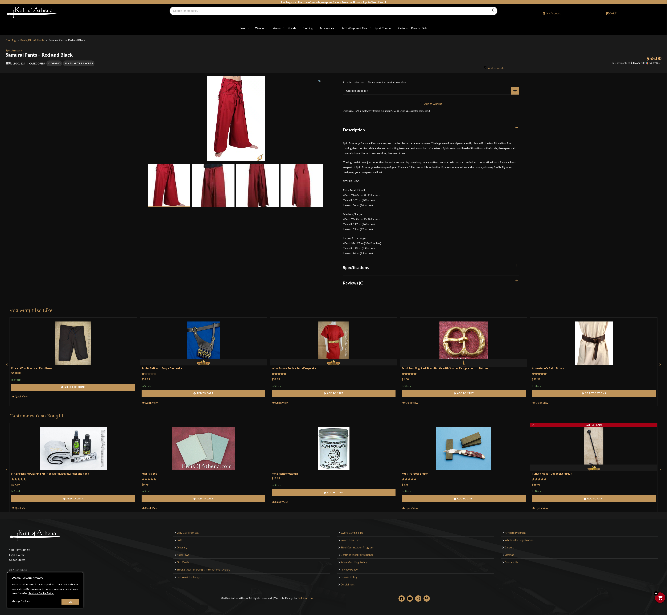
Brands (415, 28)
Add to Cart (205, 393)
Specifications (356, 267)
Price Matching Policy (354, 562)
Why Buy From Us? (188, 532)
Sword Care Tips (350, 539)
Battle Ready (594, 424)
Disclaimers (348, 584)
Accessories (326, 28)
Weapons (260, 28)
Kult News (183, 554)
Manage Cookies (21, 601)
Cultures (403, 28)
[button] (561, 63)
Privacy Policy (349, 569)
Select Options (74, 386)
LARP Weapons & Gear (354, 28)
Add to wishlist (496, 68)
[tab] (431, 129)
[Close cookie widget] (70, 602)
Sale (424, 28)
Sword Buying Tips (352, 532)
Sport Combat (383, 28)
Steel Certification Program (357, 547)
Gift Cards (183, 562)
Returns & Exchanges (189, 577)
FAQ (179, 539)
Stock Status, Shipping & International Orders (203, 569)
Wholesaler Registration (519, 539)
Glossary (182, 547)
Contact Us (511, 562)
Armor (277, 28)
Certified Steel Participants (357, 554)
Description (354, 129)
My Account (553, 13)
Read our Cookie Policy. (41, 593)
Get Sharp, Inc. (306, 598)
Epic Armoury (14, 50)
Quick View (21, 396)
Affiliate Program (515, 532)
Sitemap (509, 554)
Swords (244, 28)
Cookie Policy (349, 577)
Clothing (308, 28)
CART (613, 13)
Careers (509, 547)
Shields (292, 28)
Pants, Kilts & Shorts (32, 40)
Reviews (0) (353, 282)
